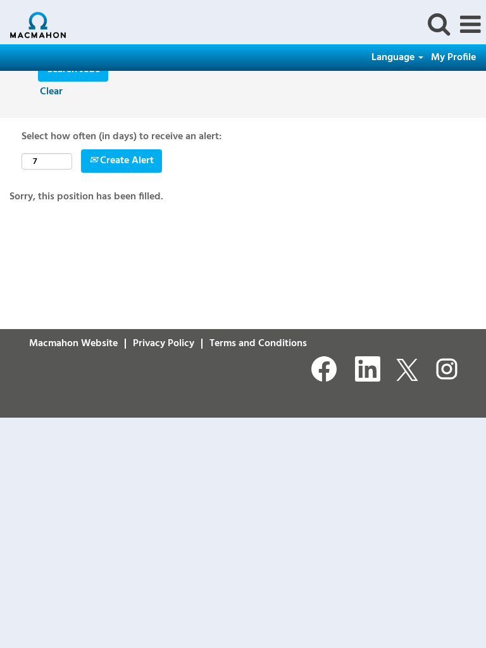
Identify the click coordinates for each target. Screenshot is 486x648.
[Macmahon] (33, 25)
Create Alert (125, 161)
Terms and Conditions (258, 343)
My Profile (453, 57)
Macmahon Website (73, 343)
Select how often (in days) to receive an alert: (121, 137)
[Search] (438, 24)
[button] (470, 25)
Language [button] (394, 57)
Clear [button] (51, 92)
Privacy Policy (163, 343)
